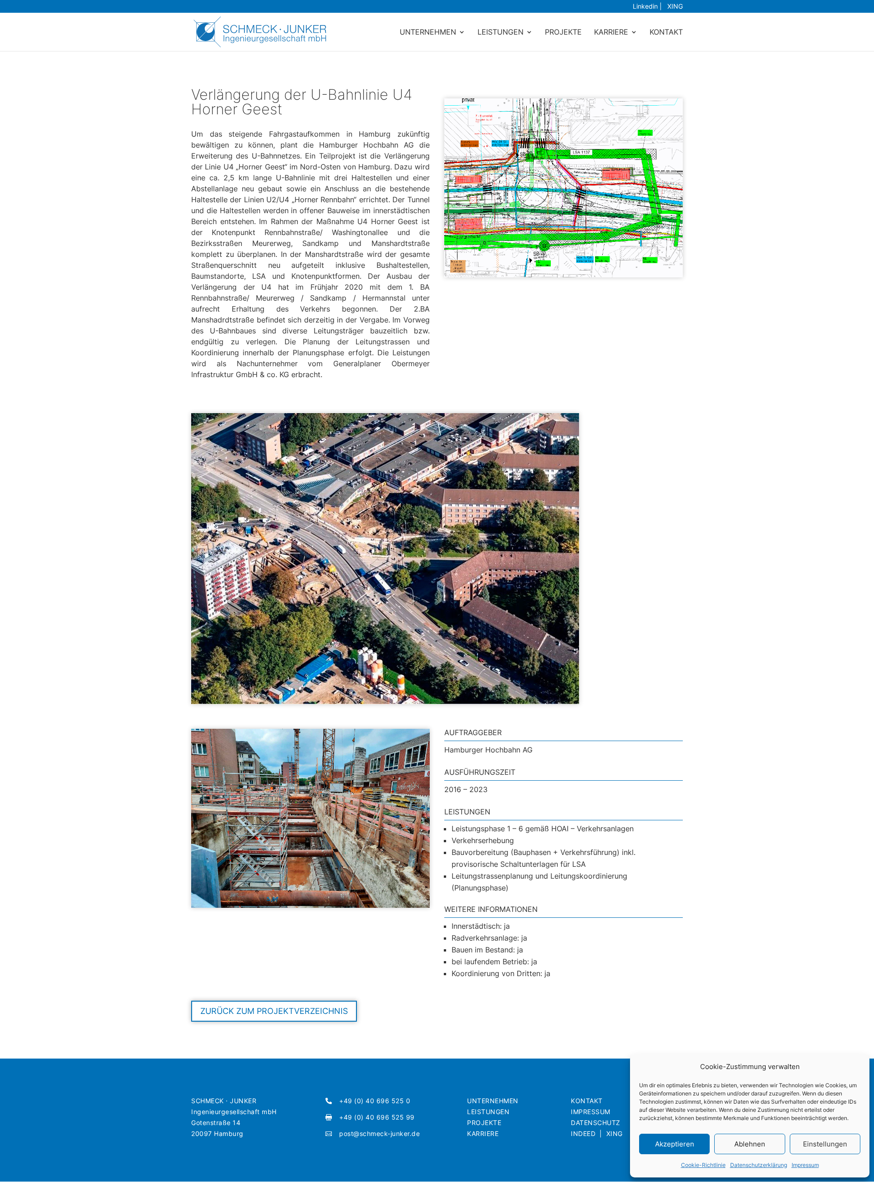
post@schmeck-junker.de (379, 1133)
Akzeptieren (674, 1144)
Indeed (583, 1133)
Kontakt (666, 32)
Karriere (611, 32)
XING (673, 6)
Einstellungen (825, 1144)
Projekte (563, 32)
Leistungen (500, 32)
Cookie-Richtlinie (703, 1165)
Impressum (805, 1165)
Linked (645, 6)
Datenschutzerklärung (758, 1165)
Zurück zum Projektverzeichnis (274, 1011)
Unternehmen (428, 32)
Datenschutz (595, 1122)
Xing (614, 1133)
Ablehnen (749, 1144)
